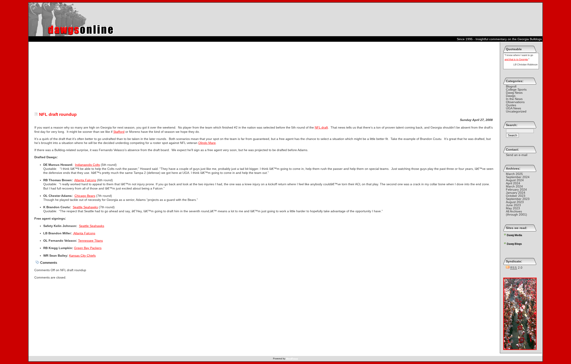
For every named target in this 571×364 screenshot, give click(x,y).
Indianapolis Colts (87, 164)
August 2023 (515, 202)
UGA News (513, 108)
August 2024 (515, 180)
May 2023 (513, 208)
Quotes (511, 105)
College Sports (516, 89)
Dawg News (514, 92)
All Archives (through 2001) (516, 213)
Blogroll (511, 86)
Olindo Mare (207, 143)
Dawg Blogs (514, 243)
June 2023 (513, 205)
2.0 (516, 267)
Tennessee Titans (90, 240)
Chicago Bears (84, 196)
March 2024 (514, 186)
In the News (514, 99)
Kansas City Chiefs (82, 255)
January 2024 (515, 192)
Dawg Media (514, 235)
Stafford (118, 131)
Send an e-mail (516, 155)
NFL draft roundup (57, 114)
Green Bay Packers (87, 248)
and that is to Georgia (516, 59)
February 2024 (516, 189)
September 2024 (518, 177)
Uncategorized (516, 111)
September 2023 (518, 199)
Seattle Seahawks (85, 207)
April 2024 (513, 183)
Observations (515, 102)
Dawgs (510, 96)
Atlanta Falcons (85, 180)
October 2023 (515, 196)
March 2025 (514, 174)
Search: (511, 125)
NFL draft (321, 127)
